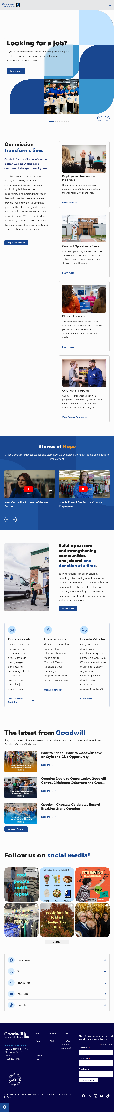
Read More (47, 765)
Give (38, 1041)
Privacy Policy (65, 1094)
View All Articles (16, 829)
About (67, 1033)
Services (52, 1033)
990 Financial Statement (66, 1044)
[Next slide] (107, 118)
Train (52, 1041)
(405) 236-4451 (12, 1058)
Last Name (84, 1058)
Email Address (86, 1069)
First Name (84, 1047)
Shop (38, 1033)
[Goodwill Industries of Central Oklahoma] (11, 5)
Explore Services (16, 242)
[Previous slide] (99, 118)
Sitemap (10, 1097)
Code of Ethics (38, 1057)
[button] (51, 121)
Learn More (16, 71)
